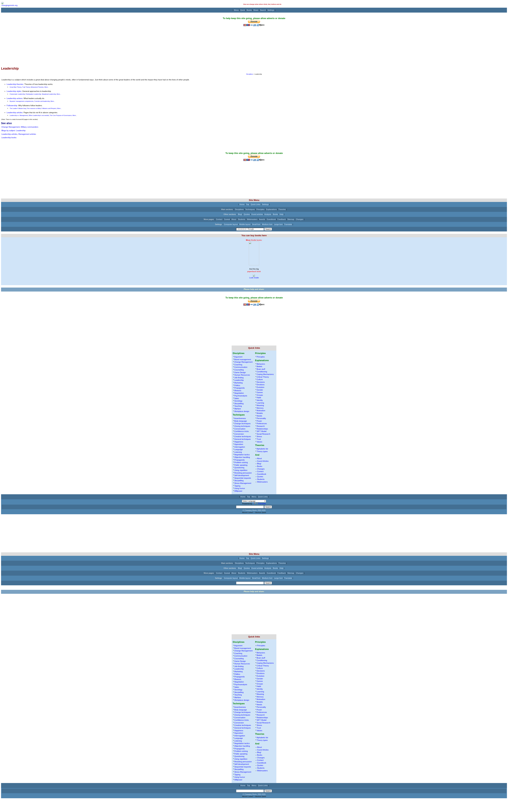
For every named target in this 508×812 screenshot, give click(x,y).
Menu (236, 10)
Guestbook (271, 219)
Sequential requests (242, 478)
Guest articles (257, 214)
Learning (260, 403)
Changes (299, 219)
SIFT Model (261, 431)
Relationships (262, 429)
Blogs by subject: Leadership (13, 130)
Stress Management (242, 483)
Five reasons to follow (34, 108)
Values (259, 442)
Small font (256, 224)
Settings (270, 10)
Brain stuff (261, 369)
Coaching (238, 365)
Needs (259, 416)
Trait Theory (26, 87)
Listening (238, 452)
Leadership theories (15, 84)
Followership (12, 105)
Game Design (240, 372)
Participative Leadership (33, 94)
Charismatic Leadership (17, 94)
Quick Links (255, 204)
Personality (261, 418)
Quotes (247, 214)
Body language (240, 421)
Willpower (238, 491)
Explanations (271, 209)
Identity (260, 400)
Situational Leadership (49, 94)
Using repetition (240, 470)
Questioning (239, 467)
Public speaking (240, 465)
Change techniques (242, 423)
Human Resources (242, 375)
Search (263, 10)
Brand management (242, 359)
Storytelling (239, 403)
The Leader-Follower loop (18, 108)
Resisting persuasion (243, 473)
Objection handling (242, 457)
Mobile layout (244, 224)
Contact (219, 219)
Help (281, 214)
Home (241, 204)
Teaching (238, 406)
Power (259, 421)
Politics (237, 385)
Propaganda (239, 388)
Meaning (260, 405)
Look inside (254, 278)
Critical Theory (263, 377)
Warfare (237, 409)
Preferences (262, 423)
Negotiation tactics (242, 455)
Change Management (10, 127)
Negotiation (239, 393)
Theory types (262, 451)
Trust (259, 439)
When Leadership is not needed (39, 115)
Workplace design (241, 411)
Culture (260, 379)
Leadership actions (14, 98)
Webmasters (252, 219)
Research (261, 426)
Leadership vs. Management (19, 115)
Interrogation (239, 447)
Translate (288, 224)
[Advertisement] (80, 44)
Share (255, 10)
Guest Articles (263, 461)
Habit (259, 397)
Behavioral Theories (37, 87)
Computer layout (231, 224)
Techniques (250, 209)
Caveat (227, 219)
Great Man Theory (15, 87)
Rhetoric (237, 390)
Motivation (261, 410)
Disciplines (249, 74)
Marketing (238, 383)
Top (247, 204)
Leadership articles (14, 112)
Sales (236, 398)
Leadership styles (14, 91)
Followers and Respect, (49, 108)
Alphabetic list (262, 449)
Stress (259, 436)
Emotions (260, 385)
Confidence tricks (241, 431)
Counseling (239, 370)
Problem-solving (241, 462)
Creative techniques (242, 436)
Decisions (261, 382)
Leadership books (8, 137)
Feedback (281, 219)
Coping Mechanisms (265, 374)
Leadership (239, 380)
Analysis (267, 214)
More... (46, 87)
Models (260, 413)
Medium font (267, 224)
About (233, 219)
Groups (260, 395)
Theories (282, 209)
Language (238, 449)
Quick (242, 10)
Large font (278, 224)
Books (249, 10)
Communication (240, 367)
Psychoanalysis (240, 396)
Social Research (263, 434)
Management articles (27, 134)
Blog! (240, 214)
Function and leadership (42, 101)
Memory (260, 408)
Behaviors (261, 364)
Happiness (238, 442)
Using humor (239, 488)
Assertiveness (240, 418)
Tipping (237, 486)
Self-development (241, 475)
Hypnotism (238, 444)
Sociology (238, 401)
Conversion (239, 434)
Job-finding (239, 377)
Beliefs (259, 366)
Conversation (239, 429)
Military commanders (29, 127)
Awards (262, 219)
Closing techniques (242, 426)
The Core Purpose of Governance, (61, 115)
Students (241, 219)
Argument (238, 357)
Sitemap (290, 219)
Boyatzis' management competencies (22, 101)
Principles (260, 209)
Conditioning (262, 372)
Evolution (260, 387)
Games (260, 392)
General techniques (242, 439)
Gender (260, 390)
